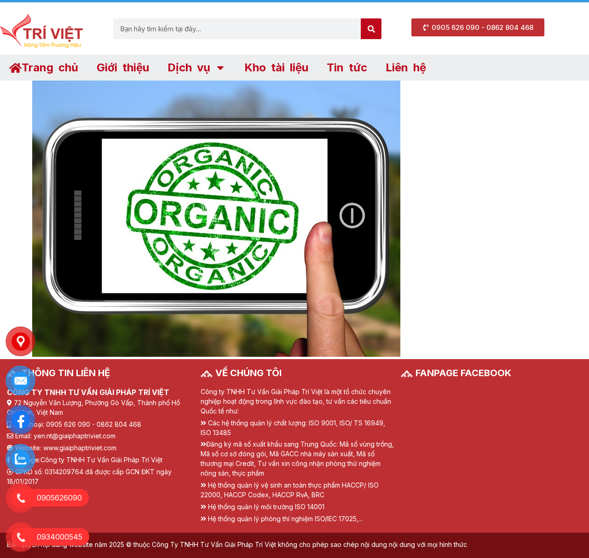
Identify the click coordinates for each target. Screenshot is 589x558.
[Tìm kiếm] (371, 28)
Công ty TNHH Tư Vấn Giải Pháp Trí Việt (101, 460)
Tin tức (347, 67)
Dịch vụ (188, 67)
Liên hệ (406, 67)
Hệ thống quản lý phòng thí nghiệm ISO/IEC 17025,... (285, 519)
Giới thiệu (123, 67)
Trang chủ (50, 67)
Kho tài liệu (276, 67)
